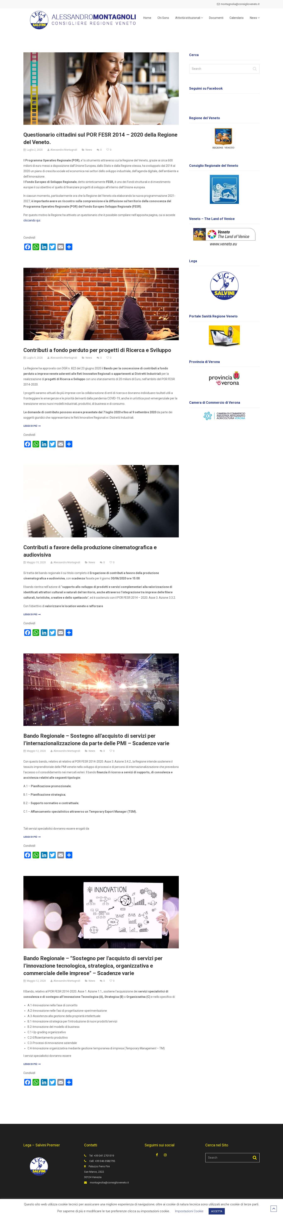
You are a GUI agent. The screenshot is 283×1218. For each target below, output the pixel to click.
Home (147, 17)
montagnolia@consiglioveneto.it (240, 4)
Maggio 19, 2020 (36, 562)
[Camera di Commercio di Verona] (224, 416)
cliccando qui (31, 220)
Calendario (237, 17)
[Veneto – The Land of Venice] (224, 237)
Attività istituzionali (188, 17)
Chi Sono (163, 17)
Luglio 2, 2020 (35, 149)
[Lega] (224, 285)
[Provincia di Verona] (224, 379)
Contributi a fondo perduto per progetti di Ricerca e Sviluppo (97, 350)
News (254, 17)
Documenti (216, 17)
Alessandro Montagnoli (63, 149)
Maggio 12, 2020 (36, 751)
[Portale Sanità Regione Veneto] (224, 336)
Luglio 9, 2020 (35, 357)
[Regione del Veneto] (224, 139)
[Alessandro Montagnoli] (81, 19)
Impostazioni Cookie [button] (189, 1211)
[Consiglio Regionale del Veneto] (224, 189)
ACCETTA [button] (216, 1211)
